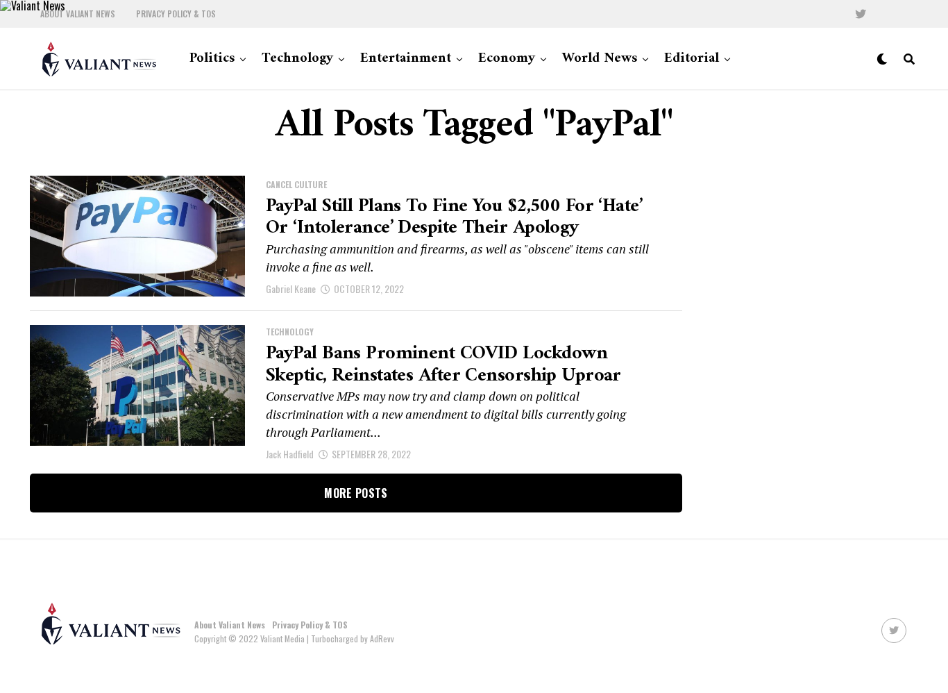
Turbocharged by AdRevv (352, 638)
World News (599, 59)
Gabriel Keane (291, 288)
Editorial (691, 59)
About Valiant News (77, 14)
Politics (212, 59)
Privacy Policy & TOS (176, 14)
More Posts (355, 493)
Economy (506, 59)
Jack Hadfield (290, 453)
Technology (297, 59)
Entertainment (405, 59)
